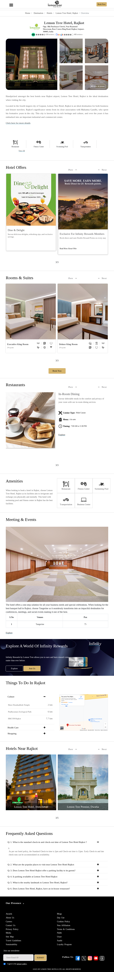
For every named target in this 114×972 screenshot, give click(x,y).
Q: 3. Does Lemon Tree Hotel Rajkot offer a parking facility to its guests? (41, 870)
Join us (32, 668)
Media (8, 933)
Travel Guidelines (13, 940)
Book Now (57, 371)
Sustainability (11, 944)
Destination (38, 13)
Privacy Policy (12, 929)
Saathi (59, 940)
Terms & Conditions (66, 929)
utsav (59, 937)
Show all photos (98, 86)
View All (22, 151)
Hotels (49, 13)
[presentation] (72, 170)
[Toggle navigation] (11, 3)
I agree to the (17, 964)
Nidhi (59, 933)
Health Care (13, 727)
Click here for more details (18, 123)
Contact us (10, 925)
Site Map (10, 937)
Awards (9, 914)
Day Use (60, 918)
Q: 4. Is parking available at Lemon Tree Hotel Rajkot (32, 876)
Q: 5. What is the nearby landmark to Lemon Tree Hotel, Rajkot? (38, 882)
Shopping (12, 733)
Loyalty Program (64, 944)
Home (27, 13)
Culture (11, 696)
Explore (61, 435)
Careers (9, 921)
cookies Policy (63, 921)
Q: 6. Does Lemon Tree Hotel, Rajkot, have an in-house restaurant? (39, 888)
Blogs (59, 914)
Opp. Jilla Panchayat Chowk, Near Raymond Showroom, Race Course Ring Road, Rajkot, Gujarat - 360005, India (64, 29)
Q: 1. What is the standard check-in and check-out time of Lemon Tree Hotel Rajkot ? (47, 842)
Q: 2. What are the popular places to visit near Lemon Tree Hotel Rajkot (41, 864)
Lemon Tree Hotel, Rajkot (66, 13)
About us (10, 918)
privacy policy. (22, 964)
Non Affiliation (63, 925)
